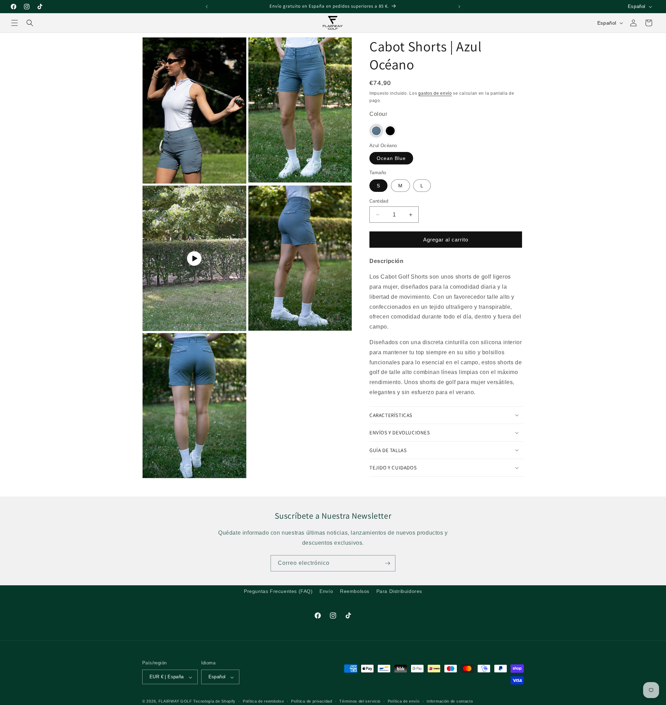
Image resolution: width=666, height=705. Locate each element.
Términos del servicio (360, 701)
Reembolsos (354, 591)
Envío (326, 591)
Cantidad (378, 201)
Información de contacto (450, 701)
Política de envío (404, 701)
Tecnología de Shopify (214, 701)
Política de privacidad (311, 701)
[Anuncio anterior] (206, 6)
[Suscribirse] (387, 563)
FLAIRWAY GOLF (175, 701)
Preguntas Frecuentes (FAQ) (278, 591)
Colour (378, 114)
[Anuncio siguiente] (459, 6)
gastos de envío (435, 93)
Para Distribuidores (399, 591)
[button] (14, 23)
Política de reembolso (263, 701)
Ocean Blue (391, 158)
